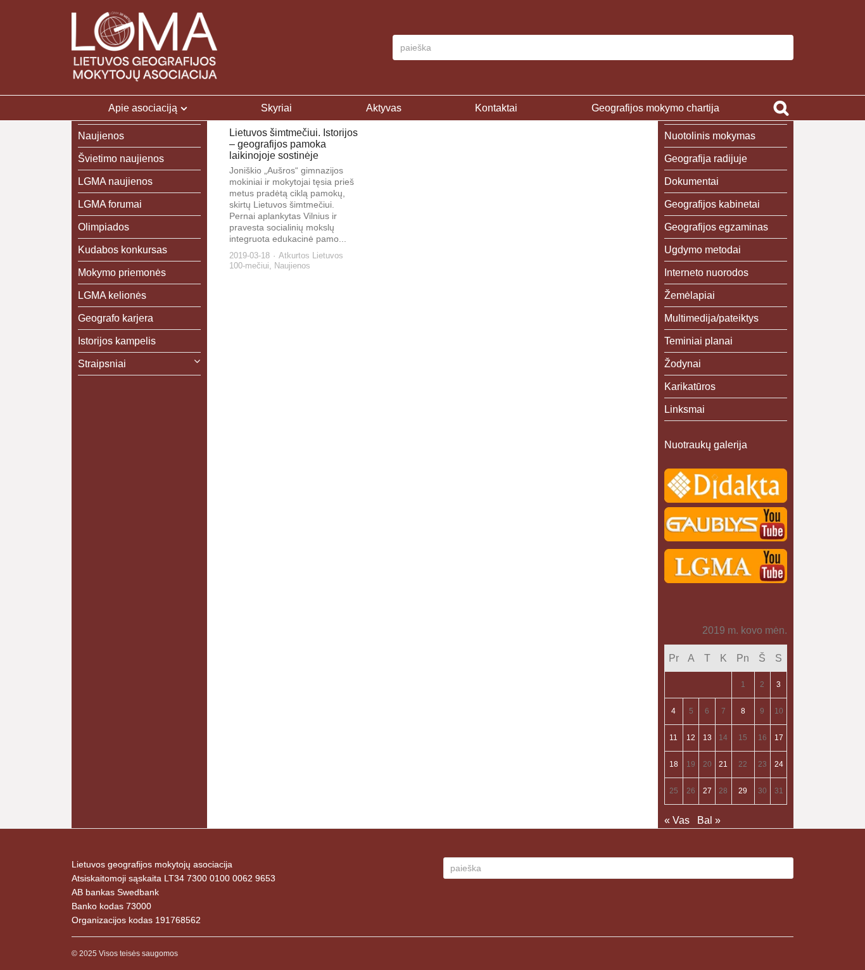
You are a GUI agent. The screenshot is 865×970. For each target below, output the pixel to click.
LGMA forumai (110, 204)
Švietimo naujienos (121, 158)
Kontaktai (496, 108)
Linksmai (684, 409)
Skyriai (276, 108)
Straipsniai (102, 363)
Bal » (709, 820)
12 (690, 737)
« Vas (677, 820)
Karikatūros (690, 386)
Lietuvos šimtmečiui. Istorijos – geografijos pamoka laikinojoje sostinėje (293, 144)
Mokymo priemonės (122, 272)
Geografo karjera (115, 318)
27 (707, 790)
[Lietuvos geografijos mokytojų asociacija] (144, 47)
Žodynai (682, 363)
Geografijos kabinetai (712, 204)
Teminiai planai (698, 341)
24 (778, 764)
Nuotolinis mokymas (709, 135)
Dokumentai (691, 181)
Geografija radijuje (705, 158)
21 (723, 764)
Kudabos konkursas (122, 249)
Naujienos (292, 265)
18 (673, 764)
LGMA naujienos (115, 181)
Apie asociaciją (142, 108)
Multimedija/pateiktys (711, 318)
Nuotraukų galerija (705, 444)
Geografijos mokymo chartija (655, 108)
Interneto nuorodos (706, 272)
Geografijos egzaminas (716, 227)
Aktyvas (383, 108)
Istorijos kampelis (117, 341)
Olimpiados (103, 227)
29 (742, 790)
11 (673, 737)
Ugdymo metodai (702, 249)
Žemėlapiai (689, 295)
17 (778, 737)
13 (707, 737)
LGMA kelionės (112, 295)
